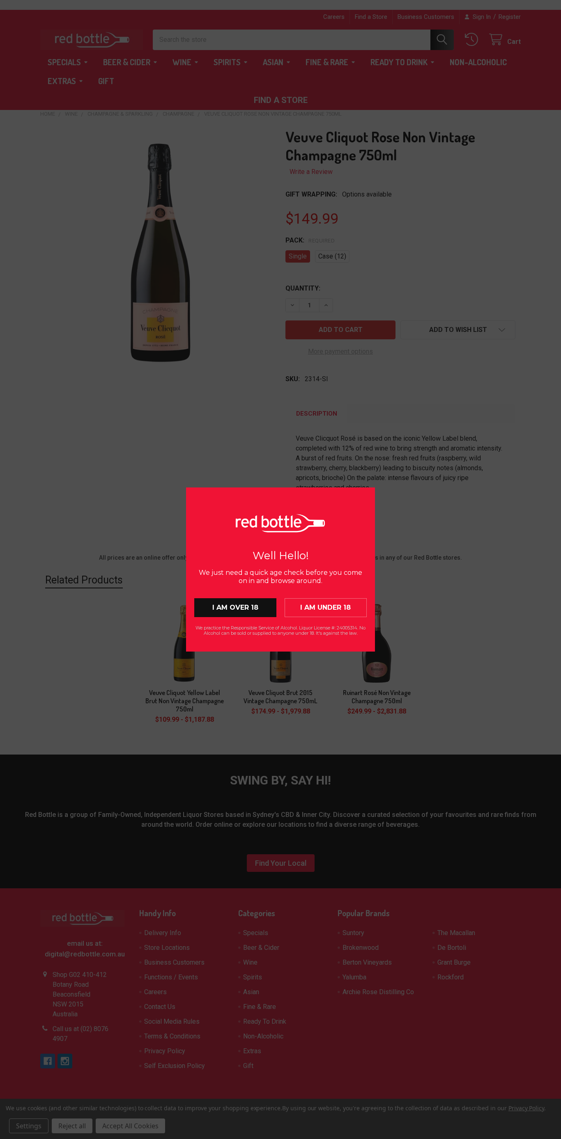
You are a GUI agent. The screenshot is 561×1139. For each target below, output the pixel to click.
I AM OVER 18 (235, 607)
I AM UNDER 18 (325, 607)
